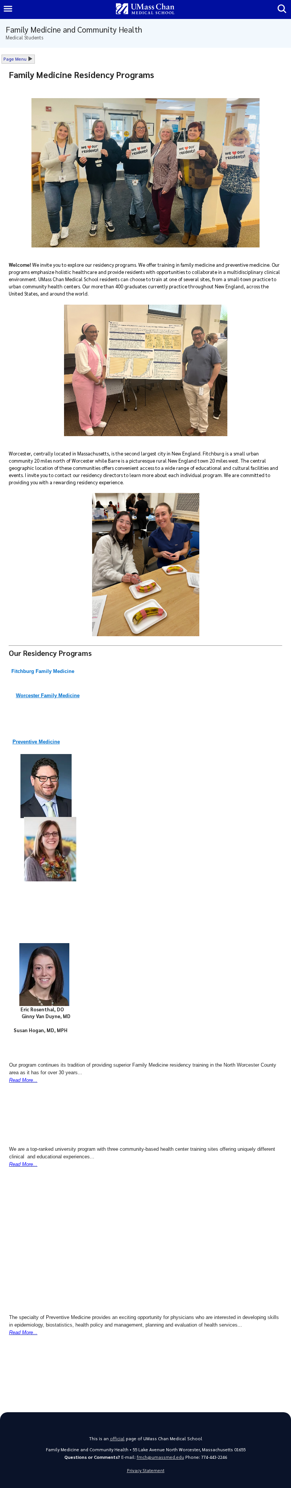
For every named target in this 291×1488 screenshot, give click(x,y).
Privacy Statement (145, 1470)
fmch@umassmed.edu (160, 1457)
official (117, 1438)
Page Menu (15, 59)
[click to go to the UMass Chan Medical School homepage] (145, 9)
